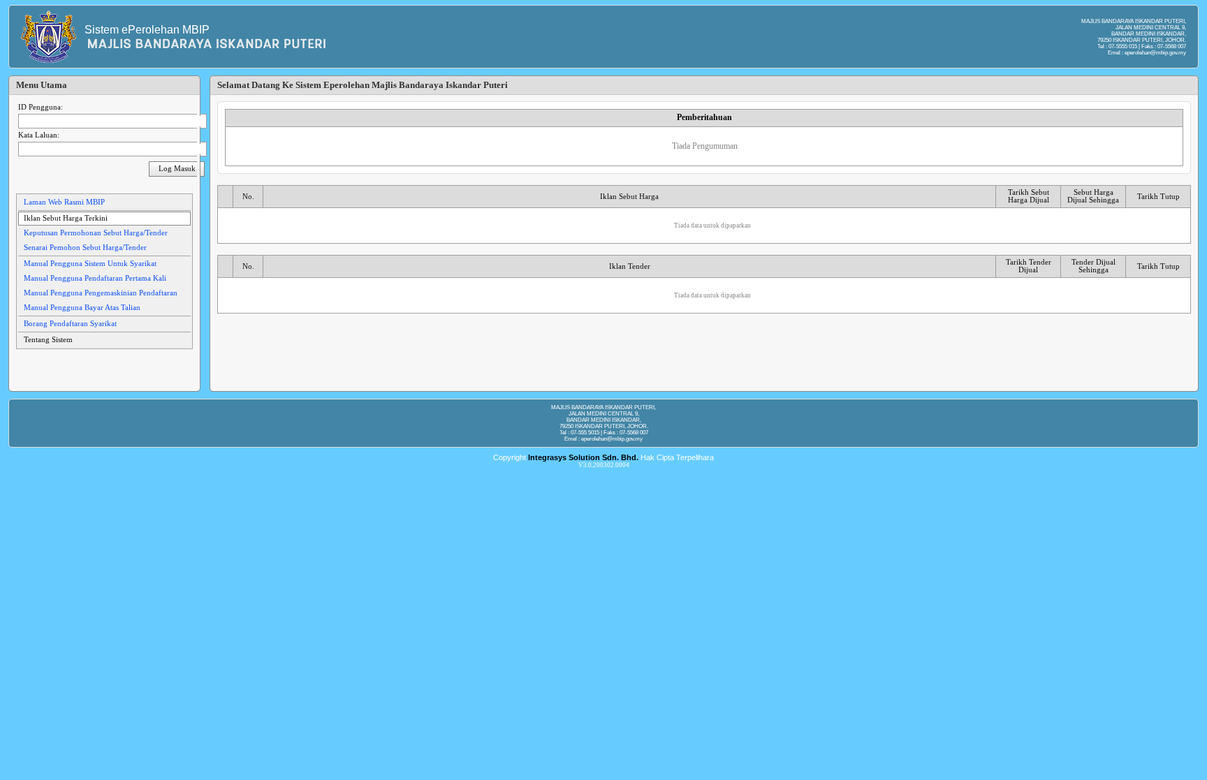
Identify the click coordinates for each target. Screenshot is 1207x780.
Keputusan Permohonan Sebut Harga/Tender (96, 233)
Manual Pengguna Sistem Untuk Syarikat (90, 263)
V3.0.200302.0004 (603, 465)
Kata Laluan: (38, 135)
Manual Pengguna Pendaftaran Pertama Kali (95, 278)
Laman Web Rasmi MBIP (64, 202)
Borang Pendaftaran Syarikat (70, 324)
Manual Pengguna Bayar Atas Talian (82, 307)
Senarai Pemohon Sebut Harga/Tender (85, 247)
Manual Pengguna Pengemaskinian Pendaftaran (100, 293)
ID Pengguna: (40, 107)
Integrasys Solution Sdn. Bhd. (583, 457)
